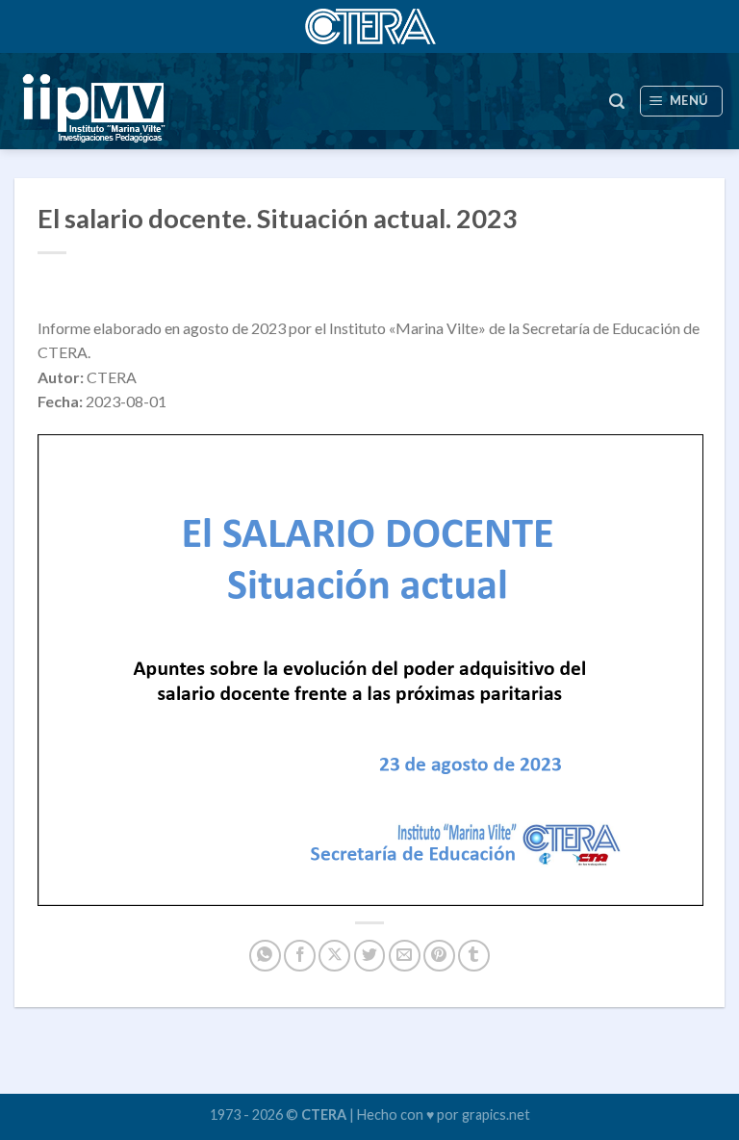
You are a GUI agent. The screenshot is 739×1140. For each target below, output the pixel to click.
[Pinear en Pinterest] (439, 956)
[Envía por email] (404, 956)
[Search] (616, 101)
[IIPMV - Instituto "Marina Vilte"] (182, 101)
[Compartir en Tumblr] (474, 956)
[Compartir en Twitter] (370, 956)
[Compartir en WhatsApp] (265, 956)
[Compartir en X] (334, 956)
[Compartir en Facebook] (300, 956)
